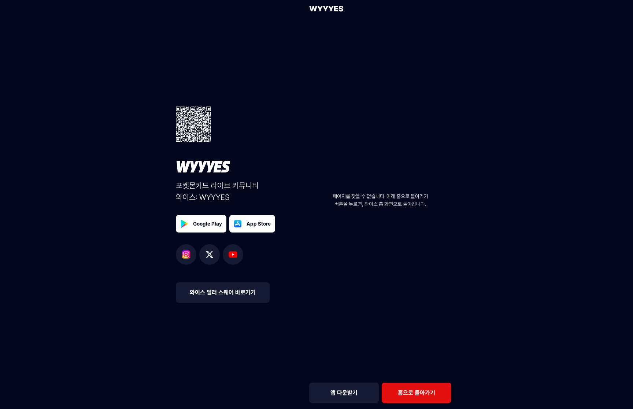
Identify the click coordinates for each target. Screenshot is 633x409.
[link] (416, 393)
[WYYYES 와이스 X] (211, 254)
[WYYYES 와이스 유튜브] (233, 254)
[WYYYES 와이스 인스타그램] (187, 254)
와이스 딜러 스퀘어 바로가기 (223, 292)
